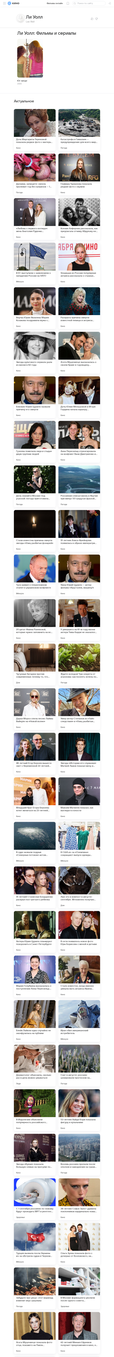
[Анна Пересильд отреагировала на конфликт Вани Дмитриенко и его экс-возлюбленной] (79, 442)
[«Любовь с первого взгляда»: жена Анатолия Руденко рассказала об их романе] (35, 219)
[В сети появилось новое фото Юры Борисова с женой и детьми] (79, 932)
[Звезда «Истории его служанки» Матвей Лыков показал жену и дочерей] (79, 754)
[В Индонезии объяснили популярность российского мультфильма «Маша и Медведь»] (35, 1110)
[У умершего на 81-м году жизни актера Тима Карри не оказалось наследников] (79, 620)
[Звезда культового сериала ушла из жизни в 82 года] (35, 353)
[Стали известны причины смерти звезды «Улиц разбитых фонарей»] (35, 531)
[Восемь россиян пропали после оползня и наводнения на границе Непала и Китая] (79, 1155)
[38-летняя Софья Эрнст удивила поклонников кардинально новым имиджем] (79, 1199)
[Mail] (9, 3)
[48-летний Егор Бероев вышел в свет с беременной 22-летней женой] (35, 754)
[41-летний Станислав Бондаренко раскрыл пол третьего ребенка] (35, 887)
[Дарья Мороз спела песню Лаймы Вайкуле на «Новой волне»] (35, 709)
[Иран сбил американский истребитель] (79, 1021)
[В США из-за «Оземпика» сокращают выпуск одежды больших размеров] (79, 843)
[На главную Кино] (15, 3)
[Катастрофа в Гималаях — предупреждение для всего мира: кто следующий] (79, 130)
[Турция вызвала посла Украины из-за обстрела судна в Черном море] (35, 1244)
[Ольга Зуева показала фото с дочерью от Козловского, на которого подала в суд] (79, 1244)
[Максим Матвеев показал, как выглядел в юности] (79, 798)
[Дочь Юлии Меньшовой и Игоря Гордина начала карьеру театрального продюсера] (79, 397)
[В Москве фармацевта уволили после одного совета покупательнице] (79, 1288)
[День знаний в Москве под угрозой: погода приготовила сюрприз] (35, 486)
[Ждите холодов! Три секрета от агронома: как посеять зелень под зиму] (79, 664)
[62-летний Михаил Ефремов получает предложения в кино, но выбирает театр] (79, 1333)
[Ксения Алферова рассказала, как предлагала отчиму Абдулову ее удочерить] (79, 219)
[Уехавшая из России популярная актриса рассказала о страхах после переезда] (79, 263)
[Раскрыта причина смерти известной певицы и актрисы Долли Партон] (79, 308)
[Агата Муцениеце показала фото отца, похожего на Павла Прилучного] (35, 1333)
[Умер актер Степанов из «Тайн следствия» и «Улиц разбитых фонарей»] (79, 709)
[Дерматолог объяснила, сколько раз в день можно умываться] (35, 1065)
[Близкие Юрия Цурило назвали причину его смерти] (35, 397)
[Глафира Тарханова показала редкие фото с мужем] (79, 174)
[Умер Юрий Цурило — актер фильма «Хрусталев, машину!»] (79, 575)
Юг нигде (22, 81)
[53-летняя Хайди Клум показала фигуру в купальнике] (79, 1110)
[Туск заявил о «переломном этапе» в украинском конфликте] (35, 575)
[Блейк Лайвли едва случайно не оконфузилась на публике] (35, 1021)
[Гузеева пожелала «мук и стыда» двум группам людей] (35, 442)
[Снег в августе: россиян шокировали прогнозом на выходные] (79, 1065)
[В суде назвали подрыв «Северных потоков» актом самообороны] (35, 843)
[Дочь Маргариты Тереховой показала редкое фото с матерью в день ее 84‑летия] (35, 130)
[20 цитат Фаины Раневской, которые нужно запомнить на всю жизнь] (35, 620)
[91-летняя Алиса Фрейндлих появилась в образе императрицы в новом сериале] (79, 531)
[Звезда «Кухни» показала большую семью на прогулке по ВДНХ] (35, 1155)
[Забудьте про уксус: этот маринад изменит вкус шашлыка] (35, 1288)
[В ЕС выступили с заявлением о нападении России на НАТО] (35, 263)
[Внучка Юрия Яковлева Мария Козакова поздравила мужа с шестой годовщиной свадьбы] (35, 308)
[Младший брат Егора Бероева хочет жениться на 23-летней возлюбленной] (35, 798)
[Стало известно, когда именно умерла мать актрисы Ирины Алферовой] (79, 976)
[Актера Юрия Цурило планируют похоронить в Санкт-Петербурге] (35, 932)
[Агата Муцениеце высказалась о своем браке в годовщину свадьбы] (79, 353)
